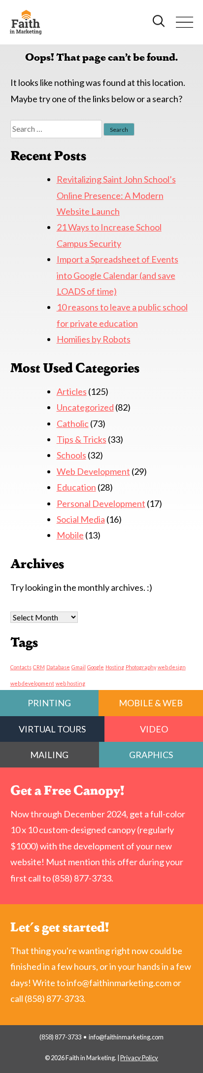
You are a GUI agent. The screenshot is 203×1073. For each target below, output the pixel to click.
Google (95, 667)
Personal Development (101, 503)
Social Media (81, 519)
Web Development (93, 471)
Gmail (78, 667)
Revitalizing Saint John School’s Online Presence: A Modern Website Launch (116, 195)
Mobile (70, 535)
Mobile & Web (151, 702)
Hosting (114, 667)
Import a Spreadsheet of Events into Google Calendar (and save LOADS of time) (117, 275)
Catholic (73, 423)
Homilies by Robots (94, 339)
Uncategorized (85, 407)
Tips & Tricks (81, 439)
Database (58, 667)
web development (32, 683)
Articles (72, 391)
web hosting (70, 683)
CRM (39, 667)
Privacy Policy (139, 1058)
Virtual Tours (52, 729)
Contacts (21, 667)
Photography (141, 667)
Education (76, 487)
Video (154, 729)
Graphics (151, 754)
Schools (71, 455)
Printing (49, 702)
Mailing (49, 754)
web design (172, 667)
